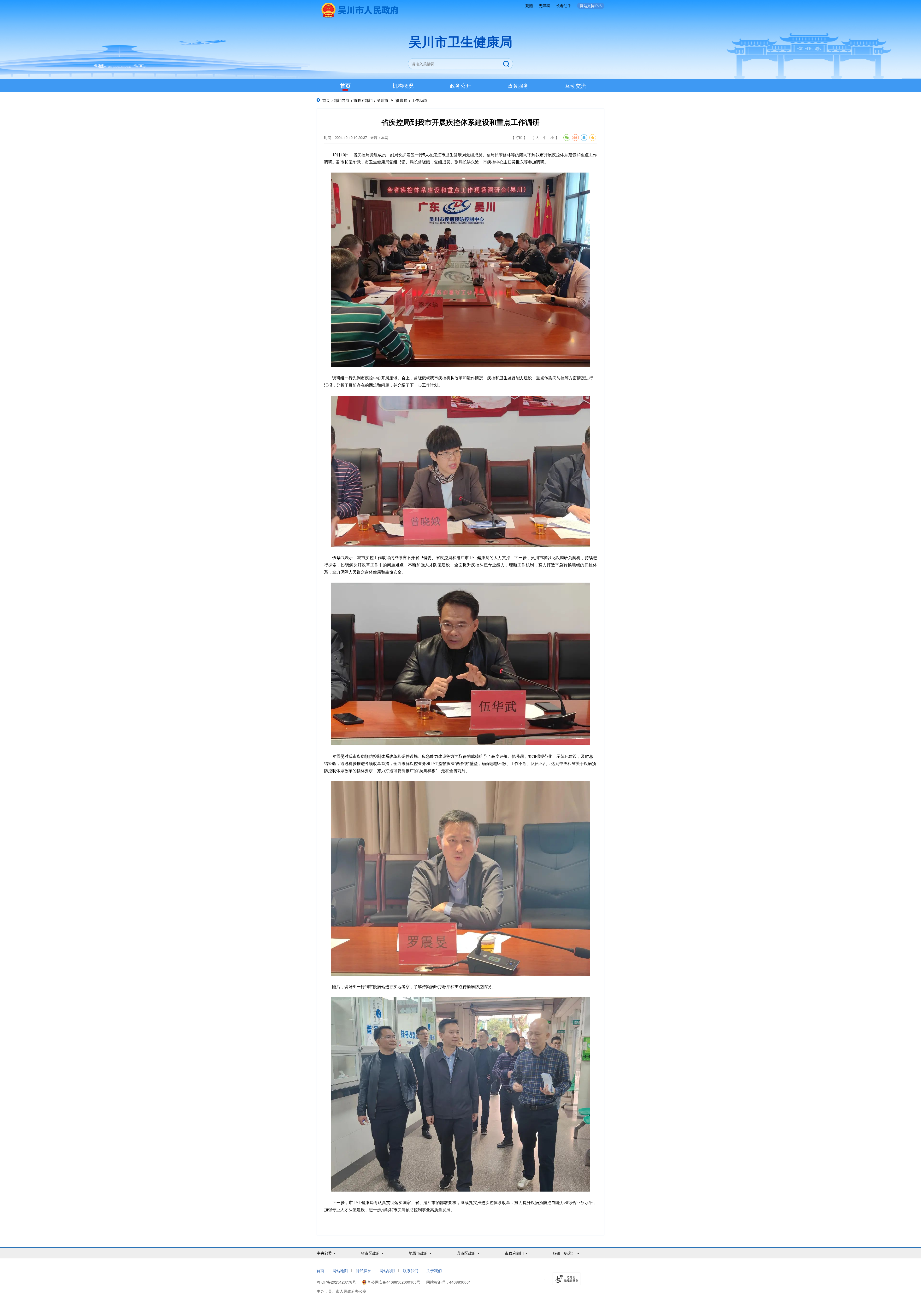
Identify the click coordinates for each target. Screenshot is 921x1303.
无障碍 (544, 5)
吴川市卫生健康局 (392, 100)
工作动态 (419, 100)
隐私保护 (363, 1270)
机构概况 (402, 85)
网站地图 (340, 1270)
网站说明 (387, 1270)
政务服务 (518, 85)
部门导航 (341, 100)
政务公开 (460, 85)
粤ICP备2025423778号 (337, 1282)
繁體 (529, 5)
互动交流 (575, 85)
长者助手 (563, 5)
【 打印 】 (519, 137)
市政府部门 (363, 100)
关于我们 (434, 1270)
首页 (345, 85)
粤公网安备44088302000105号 (393, 1282)
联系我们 (410, 1270)
